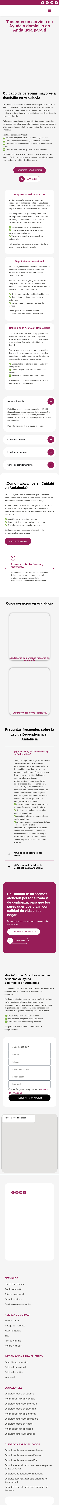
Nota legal (10, 1377)
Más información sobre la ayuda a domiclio (26, 426)
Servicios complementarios (18, 1304)
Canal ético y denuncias (16, 1362)
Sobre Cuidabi (12, 1320)
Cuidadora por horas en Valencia (21, 1404)
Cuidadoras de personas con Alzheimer (24, 1450)
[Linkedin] (51, 2)
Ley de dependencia (15, 1284)
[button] (49, 10)
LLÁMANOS (32, 179)
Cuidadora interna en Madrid (19, 1424)
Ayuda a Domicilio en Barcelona (20, 1414)
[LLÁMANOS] (22, 179)
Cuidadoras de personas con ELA (21, 1460)
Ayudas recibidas (13, 1346)
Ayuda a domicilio (13, 1289)
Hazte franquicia (13, 1331)
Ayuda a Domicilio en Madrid (19, 1429)
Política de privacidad (15, 1367)
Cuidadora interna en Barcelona (20, 1409)
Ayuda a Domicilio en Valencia (20, 1399)
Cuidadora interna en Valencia (19, 1394)
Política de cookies (14, 1372)
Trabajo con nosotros (15, 1325)
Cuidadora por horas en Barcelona (21, 1419)
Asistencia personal (14, 1294)
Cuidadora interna (13, 1299)
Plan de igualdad (13, 1341)
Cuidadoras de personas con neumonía (24, 1474)
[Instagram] (47, 2)
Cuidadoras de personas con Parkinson (24, 1455)
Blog (7, 1336)
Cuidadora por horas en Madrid (20, 1434)
